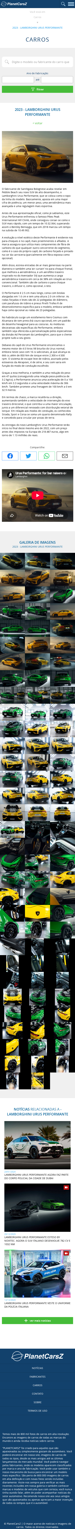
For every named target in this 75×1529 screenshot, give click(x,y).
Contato (37, 1393)
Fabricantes (38, 1376)
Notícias (37, 1368)
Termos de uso (37, 1410)
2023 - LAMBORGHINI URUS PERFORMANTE (37, 27)
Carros (37, 17)
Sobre (38, 1402)
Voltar (39, 123)
